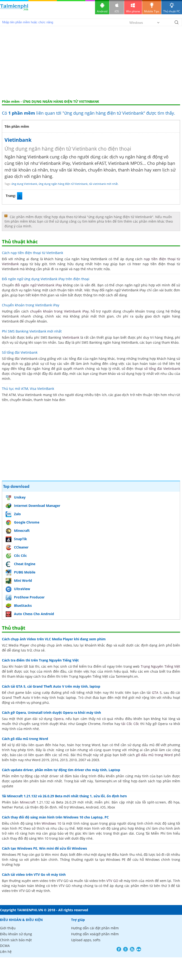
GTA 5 (156, 692)
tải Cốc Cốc (130, 723)
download (14, 9)
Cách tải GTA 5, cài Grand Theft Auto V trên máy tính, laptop (51, 686)
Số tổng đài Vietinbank (19, 352)
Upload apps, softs (85, 940)
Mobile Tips (151, 11)
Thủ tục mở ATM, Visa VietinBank (28, 388)
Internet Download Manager (37, 505)
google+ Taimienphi (125, 949)
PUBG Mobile (24, 572)
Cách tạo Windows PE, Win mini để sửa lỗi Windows (44, 848)
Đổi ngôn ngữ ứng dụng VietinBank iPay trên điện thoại (45, 279)
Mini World (23, 580)
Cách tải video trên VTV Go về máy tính (34, 874)
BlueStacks (23, 605)
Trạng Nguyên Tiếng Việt (160, 666)
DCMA (5, 945)
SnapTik (20, 539)
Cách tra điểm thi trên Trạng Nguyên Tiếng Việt (40, 660)
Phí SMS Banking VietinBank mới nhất (32, 331)
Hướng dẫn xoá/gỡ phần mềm (95, 934)
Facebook (119, 949)
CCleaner (21, 547)
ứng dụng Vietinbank (24, 184)
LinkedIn (138, 949)
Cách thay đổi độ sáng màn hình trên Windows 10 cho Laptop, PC (55, 817)
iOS (116, 11)
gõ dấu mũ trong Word (154, 755)
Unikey (20, 497)
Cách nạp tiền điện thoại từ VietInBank (32, 252)
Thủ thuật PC (171, 11)
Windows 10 (51, 823)
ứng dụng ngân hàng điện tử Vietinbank (63, 184)
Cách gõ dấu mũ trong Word (25, 738)
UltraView (22, 589)
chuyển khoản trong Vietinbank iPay (59, 311)
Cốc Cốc (20, 555)
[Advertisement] (91, 63)
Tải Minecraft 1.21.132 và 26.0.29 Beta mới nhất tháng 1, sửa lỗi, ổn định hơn (64, 796)
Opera (59, 718)
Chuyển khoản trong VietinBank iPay (30, 305)
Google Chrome (26, 522)
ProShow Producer (29, 597)
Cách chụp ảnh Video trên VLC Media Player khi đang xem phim (54, 639)
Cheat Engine (24, 564)
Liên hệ (6, 951)
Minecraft (22, 530)
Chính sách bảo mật (16, 940)
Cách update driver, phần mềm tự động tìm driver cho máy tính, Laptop (61, 770)
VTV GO (112, 880)
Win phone (133, 11)
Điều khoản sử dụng (16, 934)
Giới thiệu (8, 928)
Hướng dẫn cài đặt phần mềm (95, 928)
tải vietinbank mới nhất (103, 184)
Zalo (17, 514)
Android (102, 11)
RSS (132, 949)
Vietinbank (18, 140)
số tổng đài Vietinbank (162, 368)
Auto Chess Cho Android (34, 614)
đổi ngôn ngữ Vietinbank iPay (38, 285)
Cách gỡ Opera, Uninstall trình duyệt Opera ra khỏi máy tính (51, 712)
